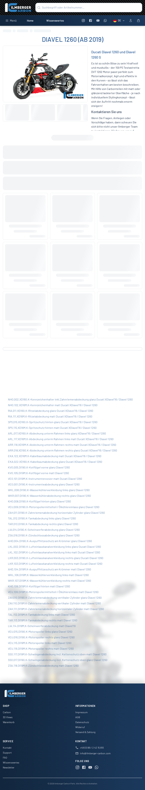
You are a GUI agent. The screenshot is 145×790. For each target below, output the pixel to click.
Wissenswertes (55, 20)
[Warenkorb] (138, 20)
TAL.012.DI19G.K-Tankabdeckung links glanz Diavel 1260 (42, 518)
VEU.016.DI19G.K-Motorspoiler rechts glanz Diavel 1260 (41, 637)
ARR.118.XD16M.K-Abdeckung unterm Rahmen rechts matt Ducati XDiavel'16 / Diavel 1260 (62, 444)
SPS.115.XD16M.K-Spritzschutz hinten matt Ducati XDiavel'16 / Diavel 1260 (52, 427)
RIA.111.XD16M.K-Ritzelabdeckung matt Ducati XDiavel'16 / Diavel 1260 (50, 416)
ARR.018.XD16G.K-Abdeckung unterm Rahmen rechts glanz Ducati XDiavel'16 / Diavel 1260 (62, 450)
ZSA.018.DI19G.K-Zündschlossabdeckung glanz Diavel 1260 (44, 535)
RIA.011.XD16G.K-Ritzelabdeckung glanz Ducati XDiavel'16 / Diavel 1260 (50, 410)
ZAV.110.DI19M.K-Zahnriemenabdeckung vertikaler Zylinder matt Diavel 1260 (54, 603)
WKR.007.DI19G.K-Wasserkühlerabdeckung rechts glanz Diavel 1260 (49, 495)
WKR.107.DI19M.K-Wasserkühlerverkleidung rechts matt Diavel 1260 (49, 580)
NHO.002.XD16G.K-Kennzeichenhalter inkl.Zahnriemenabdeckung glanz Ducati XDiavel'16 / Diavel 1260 (70, 399)
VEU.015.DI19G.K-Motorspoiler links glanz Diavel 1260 (40, 631)
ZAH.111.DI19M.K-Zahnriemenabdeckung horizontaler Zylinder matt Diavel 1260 (56, 609)
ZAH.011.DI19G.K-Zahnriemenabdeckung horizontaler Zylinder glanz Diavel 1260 (56, 512)
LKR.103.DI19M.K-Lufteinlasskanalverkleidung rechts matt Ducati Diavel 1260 (55, 563)
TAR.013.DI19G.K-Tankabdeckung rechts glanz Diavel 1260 (43, 524)
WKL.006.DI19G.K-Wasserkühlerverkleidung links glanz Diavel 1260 (49, 490)
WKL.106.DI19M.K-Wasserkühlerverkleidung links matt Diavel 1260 (48, 575)
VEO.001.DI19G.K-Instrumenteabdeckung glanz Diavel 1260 (44, 484)
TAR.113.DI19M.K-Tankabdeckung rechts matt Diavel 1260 (42, 620)
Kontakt (7, 747)
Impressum (81, 712)
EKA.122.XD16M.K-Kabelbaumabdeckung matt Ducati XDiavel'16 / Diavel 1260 (54, 456)
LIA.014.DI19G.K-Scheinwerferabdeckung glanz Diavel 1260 (44, 529)
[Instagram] (83, 20)
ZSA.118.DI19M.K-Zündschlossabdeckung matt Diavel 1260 (43, 665)
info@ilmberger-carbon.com (95, 753)
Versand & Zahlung (85, 732)
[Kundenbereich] (130, 20)
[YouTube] (97, 20)
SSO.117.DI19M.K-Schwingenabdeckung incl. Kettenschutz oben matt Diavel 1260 (57, 654)
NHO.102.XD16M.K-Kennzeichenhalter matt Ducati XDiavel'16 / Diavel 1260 (52, 405)
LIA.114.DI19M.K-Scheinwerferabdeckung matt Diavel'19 (42, 626)
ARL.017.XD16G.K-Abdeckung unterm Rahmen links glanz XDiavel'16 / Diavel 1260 (57, 433)
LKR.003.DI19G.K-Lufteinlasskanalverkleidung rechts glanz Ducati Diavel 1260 (55, 558)
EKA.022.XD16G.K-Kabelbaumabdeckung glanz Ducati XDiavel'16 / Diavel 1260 (55, 461)
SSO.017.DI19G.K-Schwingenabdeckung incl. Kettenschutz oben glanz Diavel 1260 (57, 660)
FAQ (5, 757)
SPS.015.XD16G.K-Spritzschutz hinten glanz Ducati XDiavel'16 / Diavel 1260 (52, 422)
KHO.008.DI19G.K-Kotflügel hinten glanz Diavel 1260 (39, 501)
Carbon (7, 712)
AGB (77, 717)
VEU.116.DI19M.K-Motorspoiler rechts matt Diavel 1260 (41, 648)
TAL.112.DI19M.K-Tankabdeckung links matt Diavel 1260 (41, 614)
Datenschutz (82, 722)
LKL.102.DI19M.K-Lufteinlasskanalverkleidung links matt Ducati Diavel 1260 (54, 552)
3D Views (8, 717)
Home (30, 20)
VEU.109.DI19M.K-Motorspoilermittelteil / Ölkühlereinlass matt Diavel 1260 (53, 592)
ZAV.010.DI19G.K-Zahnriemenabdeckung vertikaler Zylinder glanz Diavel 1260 (55, 597)
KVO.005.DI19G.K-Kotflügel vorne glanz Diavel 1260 (39, 467)
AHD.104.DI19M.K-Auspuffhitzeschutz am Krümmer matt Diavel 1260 (49, 569)
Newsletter (8, 767)
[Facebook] (90, 20)
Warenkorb (8, 722)
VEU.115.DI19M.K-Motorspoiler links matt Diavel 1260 (39, 643)
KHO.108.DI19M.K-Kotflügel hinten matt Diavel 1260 (39, 586)
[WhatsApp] (105, 20)
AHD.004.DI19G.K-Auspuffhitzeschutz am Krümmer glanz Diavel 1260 (50, 541)
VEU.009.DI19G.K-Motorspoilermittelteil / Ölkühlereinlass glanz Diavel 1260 (53, 507)
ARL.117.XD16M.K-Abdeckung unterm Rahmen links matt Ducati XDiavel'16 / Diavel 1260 (61, 439)
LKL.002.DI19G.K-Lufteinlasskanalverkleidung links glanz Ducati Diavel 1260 (54, 546)
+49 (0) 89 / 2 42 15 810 (92, 747)
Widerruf (80, 727)
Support (7, 752)
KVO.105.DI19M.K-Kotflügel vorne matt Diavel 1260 (38, 473)
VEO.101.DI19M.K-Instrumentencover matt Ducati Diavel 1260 (45, 478)
